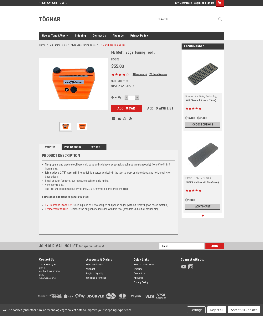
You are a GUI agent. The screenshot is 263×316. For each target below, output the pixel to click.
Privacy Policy (139, 35)
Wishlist (90, 269)
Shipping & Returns (96, 278)
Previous (43, 84)
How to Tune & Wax (54, 35)
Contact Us (99, 35)
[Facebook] (113, 118)
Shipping (80, 35)
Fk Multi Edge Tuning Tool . (113, 45)
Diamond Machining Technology (201, 96)
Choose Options (202, 124)
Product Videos (72, 146)
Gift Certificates (94, 264)
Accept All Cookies (244, 310)
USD (62, 2)
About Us (118, 35)
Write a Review (158, 74)
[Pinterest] (130, 118)
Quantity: (116, 97)
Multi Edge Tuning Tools (83, 45)
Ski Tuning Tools (58, 45)
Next (104, 84)
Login (197, 2)
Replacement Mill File (56, 209)
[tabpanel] (202, 91)
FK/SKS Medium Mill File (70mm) (202, 182)
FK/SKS (188, 178)
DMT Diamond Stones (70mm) (200, 100)
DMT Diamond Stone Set (58, 204)
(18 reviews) (139, 74)
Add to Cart (202, 206)
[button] (202, 296)
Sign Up (209, 2)
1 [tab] (203, 216)
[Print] (124, 118)
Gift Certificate (183, 2)
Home (42, 45)
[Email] (119, 118)
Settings (196, 310)
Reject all (216, 310)
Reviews (95, 146)
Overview (50, 146)
